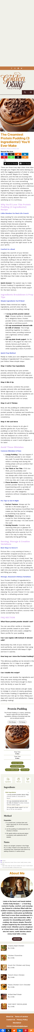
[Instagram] (15, 68)
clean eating (4, 862)
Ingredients (8, 781)
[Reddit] (18, 154)
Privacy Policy (22, 1020)
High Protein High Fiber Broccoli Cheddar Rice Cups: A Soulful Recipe (17, 865)
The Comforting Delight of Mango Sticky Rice (12, 867)
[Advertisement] (17, 16)
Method (19, 781)
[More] (25, 157)
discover (17, 939)
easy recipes (10, 862)
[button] (25, 92)
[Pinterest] (18, 68)
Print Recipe (26, 163)
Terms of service (21, 1016)
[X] (11, 154)
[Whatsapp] (11, 157)
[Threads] (18, 157)
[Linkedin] (25, 154)
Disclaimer (17, 1023)
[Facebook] (11, 68)
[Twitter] (21, 68)
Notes (27, 781)
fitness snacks (17, 862)
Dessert (4, 860)
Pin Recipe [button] (22, 722)
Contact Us (10, 1020)
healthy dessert (24, 862)
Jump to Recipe (11, 163)
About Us (9, 1016)
